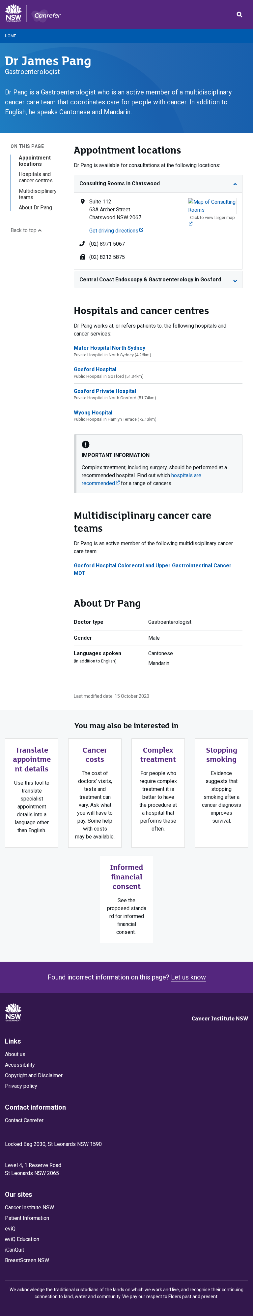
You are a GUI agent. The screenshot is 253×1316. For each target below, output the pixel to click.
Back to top (24, 230)
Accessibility (20, 1065)
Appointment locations (35, 161)
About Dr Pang (35, 207)
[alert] (158, 463)
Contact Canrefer (24, 1120)
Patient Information (27, 1218)
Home (10, 36)
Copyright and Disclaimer (34, 1075)
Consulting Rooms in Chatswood (119, 183)
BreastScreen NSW (27, 1260)
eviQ (10, 1229)
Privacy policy (21, 1086)
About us (15, 1054)
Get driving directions (116, 231)
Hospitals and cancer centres (36, 177)
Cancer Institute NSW (220, 1018)
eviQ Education (22, 1239)
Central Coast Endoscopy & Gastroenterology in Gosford (150, 279)
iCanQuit (14, 1250)
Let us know (188, 977)
